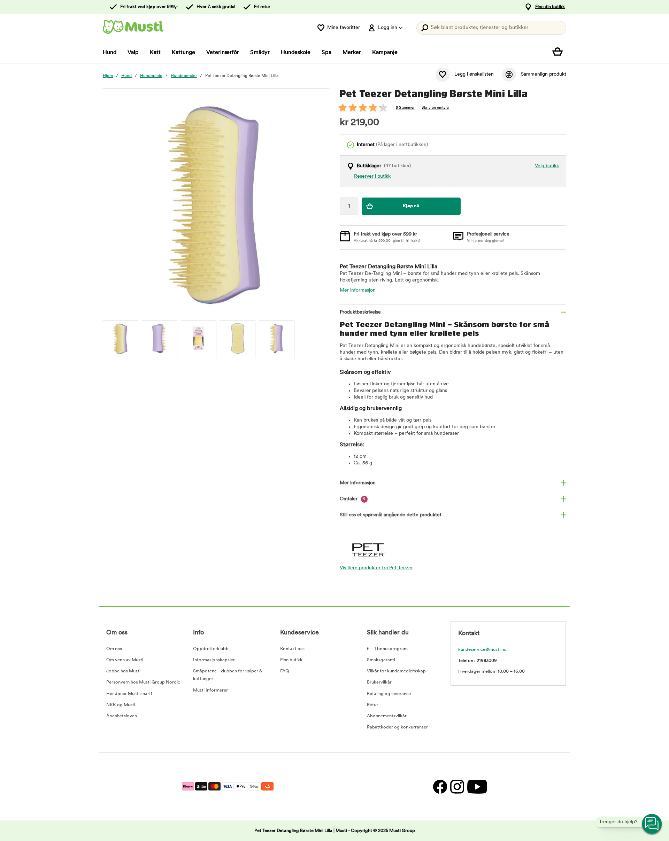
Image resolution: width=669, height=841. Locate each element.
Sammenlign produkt (543, 74)
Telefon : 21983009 (477, 660)
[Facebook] (439, 786)
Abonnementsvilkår (387, 716)
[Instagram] (457, 786)
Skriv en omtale (435, 108)
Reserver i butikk (372, 176)
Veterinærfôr (222, 52)
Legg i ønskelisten (474, 74)
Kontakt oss (292, 649)
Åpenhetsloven (121, 716)
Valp (133, 52)
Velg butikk (547, 166)
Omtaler (353, 499)
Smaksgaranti (381, 660)
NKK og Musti (120, 705)
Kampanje (385, 52)
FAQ (284, 671)
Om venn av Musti (124, 660)
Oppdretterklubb (211, 649)
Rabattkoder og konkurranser (397, 727)
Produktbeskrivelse (360, 312)
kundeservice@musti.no (482, 649)
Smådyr (260, 52)
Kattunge (183, 52)
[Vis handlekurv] (559, 52)
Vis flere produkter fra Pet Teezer (376, 568)
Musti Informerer (210, 690)
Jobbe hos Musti (123, 671)
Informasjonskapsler (214, 660)
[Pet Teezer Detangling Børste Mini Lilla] (120, 338)
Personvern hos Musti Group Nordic (143, 682)
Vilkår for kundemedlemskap (396, 671)
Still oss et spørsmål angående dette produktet (390, 515)
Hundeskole (295, 52)
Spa (326, 52)
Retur (372, 705)
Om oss (114, 649)
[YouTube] (476, 786)
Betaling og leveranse (389, 694)
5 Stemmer (405, 108)
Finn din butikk (550, 7)
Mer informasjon (358, 290)
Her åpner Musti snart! (129, 694)
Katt (155, 52)
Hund (109, 52)
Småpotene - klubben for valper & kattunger (227, 675)
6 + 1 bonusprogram (387, 649)
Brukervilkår (379, 682)
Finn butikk (291, 660)
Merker (352, 52)
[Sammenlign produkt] (509, 75)
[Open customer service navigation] (652, 824)
